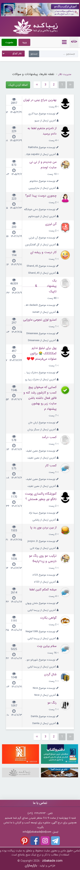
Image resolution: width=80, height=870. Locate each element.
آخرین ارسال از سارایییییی (42, 188)
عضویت (9, 42)
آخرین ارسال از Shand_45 (42, 273)
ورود (24, 42)
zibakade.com (52, 860)
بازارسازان (31, 865)
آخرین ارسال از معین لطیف (41, 458)
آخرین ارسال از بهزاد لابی (43, 548)
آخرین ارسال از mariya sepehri (39, 154)
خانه (74, 41)
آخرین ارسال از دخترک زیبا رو (40, 380)
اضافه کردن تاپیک (18, 85)
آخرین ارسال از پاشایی (44, 520)
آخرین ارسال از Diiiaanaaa (42, 340)
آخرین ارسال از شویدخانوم (42, 216)
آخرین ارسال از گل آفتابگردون (40, 245)
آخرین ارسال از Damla (44, 723)
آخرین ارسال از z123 (45, 582)
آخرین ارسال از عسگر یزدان (41, 430)
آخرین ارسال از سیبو (45, 121)
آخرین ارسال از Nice (45, 695)
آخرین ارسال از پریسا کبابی (42, 610)
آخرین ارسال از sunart (44, 312)
